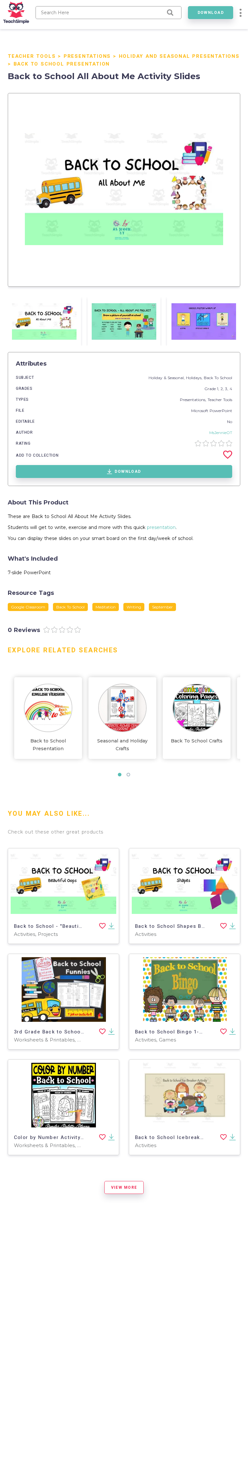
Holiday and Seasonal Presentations (179, 56)
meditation (106, 607)
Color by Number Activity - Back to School (70, 1137)
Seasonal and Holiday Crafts (122, 744)
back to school (70, 607)
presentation (161, 527)
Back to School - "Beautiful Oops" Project (69, 926)
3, (227, 388)
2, (223, 388)
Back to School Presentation (62, 63)
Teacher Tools (32, 56)
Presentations (87, 56)
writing (134, 607)
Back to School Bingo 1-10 (170, 1031)
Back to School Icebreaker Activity (181, 1137)
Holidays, (195, 377)
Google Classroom (28, 607)
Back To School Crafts (196, 741)
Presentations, (194, 399)
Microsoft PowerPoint (211, 410)
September (162, 607)
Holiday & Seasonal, (167, 377)
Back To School (218, 377)
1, (219, 388)
